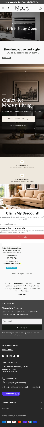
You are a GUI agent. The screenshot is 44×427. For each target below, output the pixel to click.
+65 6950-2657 (12, 378)
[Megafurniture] (22, 8)
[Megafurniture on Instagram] (10, 356)
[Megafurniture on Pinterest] (6, 356)
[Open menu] (3, 8)
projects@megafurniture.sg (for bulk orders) (23, 387)
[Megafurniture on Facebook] (3, 356)
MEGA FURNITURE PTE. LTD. (17, 416)
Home (14, 24)
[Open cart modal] (40, 8)
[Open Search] (7, 8)
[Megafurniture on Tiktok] (14, 356)
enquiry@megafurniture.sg (16, 383)
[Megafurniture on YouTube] (18, 356)
